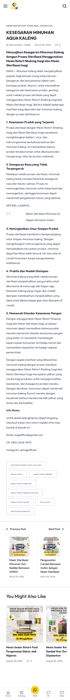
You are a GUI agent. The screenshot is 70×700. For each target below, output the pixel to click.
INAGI (10, 71)
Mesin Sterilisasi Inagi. (19, 104)
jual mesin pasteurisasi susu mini (26, 465)
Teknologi (46, 25)
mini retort (45, 502)
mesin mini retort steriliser (22, 25)
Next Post (54, 529)
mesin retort (17, 474)
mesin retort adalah (42, 474)
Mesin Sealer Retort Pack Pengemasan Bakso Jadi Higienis (22, 651)
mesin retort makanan (21, 483)
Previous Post (18, 529)
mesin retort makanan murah (24, 492)
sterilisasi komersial (20, 511)
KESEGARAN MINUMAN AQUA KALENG (30, 35)
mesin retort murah (20, 502)
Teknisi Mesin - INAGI (20, 44)
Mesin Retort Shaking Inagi (40, 100)
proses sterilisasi (37, 174)
